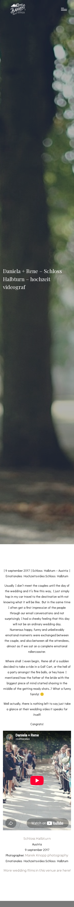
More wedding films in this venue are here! (37, 870)
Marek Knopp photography (46, 855)
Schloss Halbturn (37, 838)
